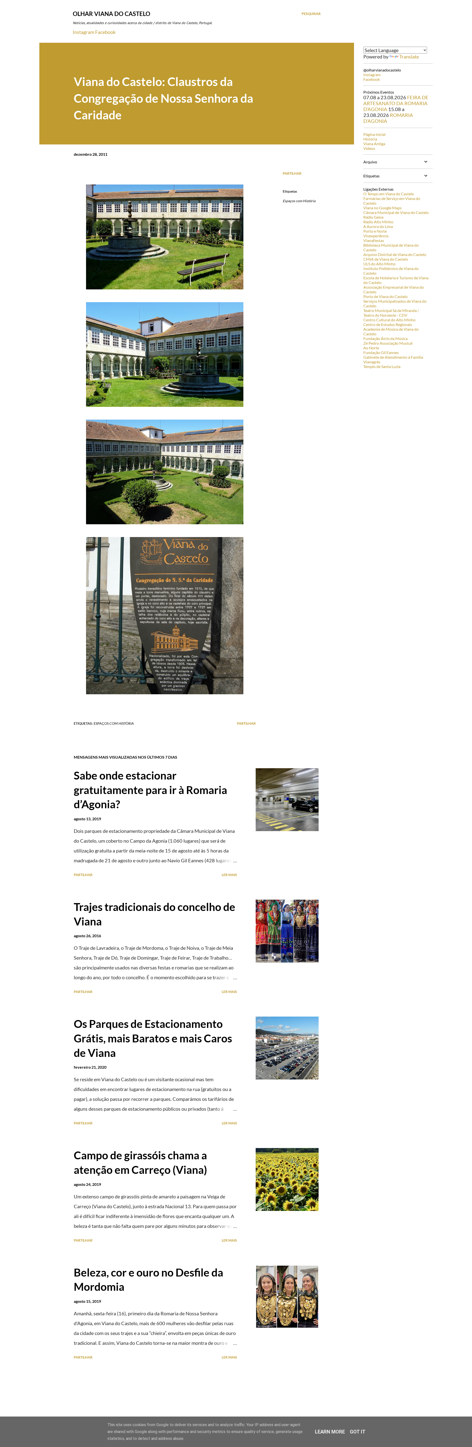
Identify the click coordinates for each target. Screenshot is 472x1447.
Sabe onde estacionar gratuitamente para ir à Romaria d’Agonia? (150, 789)
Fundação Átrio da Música (385, 338)
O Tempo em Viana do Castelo (388, 193)
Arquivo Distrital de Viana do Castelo (394, 254)
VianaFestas (373, 240)
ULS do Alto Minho (379, 263)
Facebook (105, 32)
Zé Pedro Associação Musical (388, 343)
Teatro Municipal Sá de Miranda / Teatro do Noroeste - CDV (391, 312)
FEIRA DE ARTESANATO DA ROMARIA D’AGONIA (395, 103)
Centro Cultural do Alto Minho (389, 319)
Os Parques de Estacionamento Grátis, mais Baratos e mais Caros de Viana (153, 1038)
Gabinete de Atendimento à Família (393, 357)
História (370, 139)
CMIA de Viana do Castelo (385, 259)
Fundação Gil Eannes (381, 352)
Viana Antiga (374, 143)
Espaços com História (299, 201)
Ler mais (229, 875)
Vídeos (369, 148)
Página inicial (374, 134)
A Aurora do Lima (378, 226)
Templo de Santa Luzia (381, 366)
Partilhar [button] (292, 173)
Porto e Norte (375, 231)
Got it (358, 1432)
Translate (409, 56)
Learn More (330, 1432)
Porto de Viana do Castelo (385, 296)
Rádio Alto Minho (378, 221)
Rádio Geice (373, 217)
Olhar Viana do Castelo (111, 13)
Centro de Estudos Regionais (387, 324)
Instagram (83, 32)
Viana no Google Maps (382, 207)
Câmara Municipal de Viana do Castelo (396, 212)
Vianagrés (371, 361)
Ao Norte (371, 347)
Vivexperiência (375, 235)
